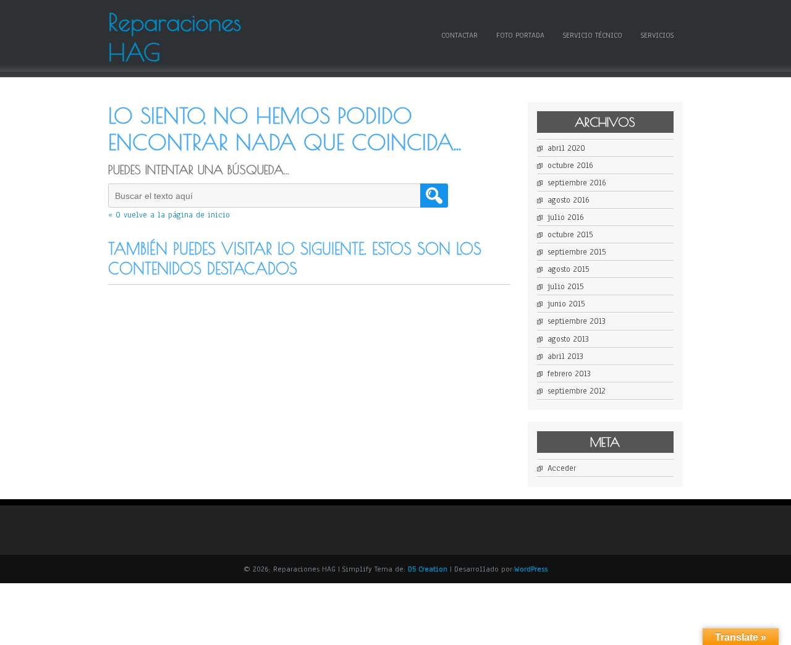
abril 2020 (566, 148)
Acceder (562, 468)
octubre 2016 (570, 165)
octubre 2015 (570, 234)
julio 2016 (566, 217)
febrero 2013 (569, 373)
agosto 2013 (568, 339)
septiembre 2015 (577, 252)
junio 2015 (566, 304)
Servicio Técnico (592, 35)
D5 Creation (427, 569)
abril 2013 (565, 356)
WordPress (531, 569)
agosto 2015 (568, 269)
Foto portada (520, 35)
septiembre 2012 (577, 391)
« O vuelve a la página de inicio (169, 215)
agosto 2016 (569, 200)
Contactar (459, 35)
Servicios (657, 35)
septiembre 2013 (577, 321)
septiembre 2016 (577, 182)
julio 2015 (565, 286)
